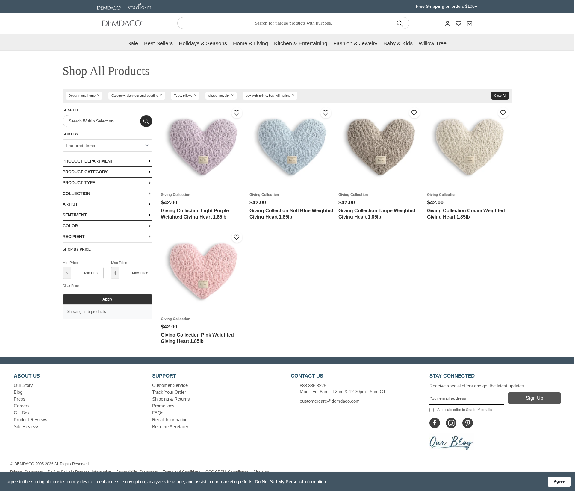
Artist (70, 204)
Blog (18, 392)
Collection (76, 193)
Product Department (88, 161)
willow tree (433, 43)
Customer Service (170, 385)
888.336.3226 (313, 385)
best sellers (158, 43)
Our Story (23, 385)
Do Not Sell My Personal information (290, 481)
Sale (132, 43)
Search (70, 110)
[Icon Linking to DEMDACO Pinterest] (467, 423)
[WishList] (458, 23)
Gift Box (22, 412)
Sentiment (75, 215)
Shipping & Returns (171, 398)
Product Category (85, 171)
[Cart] (469, 23)
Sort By (70, 134)
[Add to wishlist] (236, 112)
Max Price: (119, 263)
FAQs (158, 412)
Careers (22, 405)
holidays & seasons (203, 43)
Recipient (74, 236)
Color (70, 225)
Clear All (500, 95)
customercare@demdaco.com (330, 401)
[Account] (447, 23)
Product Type (79, 182)
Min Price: (71, 263)
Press (19, 398)
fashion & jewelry (355, 43)
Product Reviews (30, 419)
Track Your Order (169, 392)
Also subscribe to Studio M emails (464, 410)
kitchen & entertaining (300, 43)
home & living (250, 43)
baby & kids (398, 43)
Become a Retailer (170, 426)
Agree (559, 481)
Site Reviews (27, 426)
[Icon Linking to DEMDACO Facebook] (434, 423)
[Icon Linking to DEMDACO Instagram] (451, 423)
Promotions (163, 405)
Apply (107, 299)
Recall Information (169, 419)
